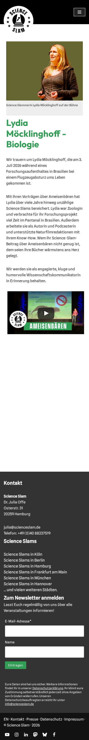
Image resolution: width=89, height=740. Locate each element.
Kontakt (17, 719)
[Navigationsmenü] (79, 12)
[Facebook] (54, 734)
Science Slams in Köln (23, 554)
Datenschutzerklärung (47, 688)
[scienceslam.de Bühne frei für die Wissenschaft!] (18, 21)
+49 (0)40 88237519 (34, 533)
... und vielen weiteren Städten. (30, 589)
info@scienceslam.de (19, 704)
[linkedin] (25, 734)
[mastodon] (35, 734)
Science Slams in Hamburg (27, 566)
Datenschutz (51, 719)
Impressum (74, 719)
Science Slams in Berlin (24, 560)
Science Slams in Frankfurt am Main (35, 572)
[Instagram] (16, 734)
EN (6, 719)
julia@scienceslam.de (22, 527)
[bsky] (44, 734)
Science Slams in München (27, 578)
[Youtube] (7, 734)
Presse (32, 719)
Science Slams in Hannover (28, 584)
